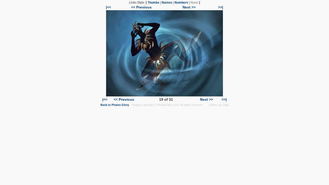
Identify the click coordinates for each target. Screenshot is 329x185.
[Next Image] (164, 95)
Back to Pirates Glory (114, 104)
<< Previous (141, 7)
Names (167, 2)
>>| (220, 7)
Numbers (181, 2)
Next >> (189, 7)
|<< (108, 7)
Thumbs (153, 2)
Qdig (226, 104)
